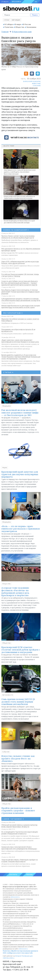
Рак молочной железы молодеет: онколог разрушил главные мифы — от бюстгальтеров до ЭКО (19, 412)
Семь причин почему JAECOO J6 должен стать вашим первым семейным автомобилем (18, 701)
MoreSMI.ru (10, 958)
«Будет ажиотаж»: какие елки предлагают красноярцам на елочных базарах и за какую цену (20, 341)
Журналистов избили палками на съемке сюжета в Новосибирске (20, 320)
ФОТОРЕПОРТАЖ (13, 313)
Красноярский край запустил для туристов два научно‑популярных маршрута (19, 474)
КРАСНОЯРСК (16, 2)
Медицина (6, 406)
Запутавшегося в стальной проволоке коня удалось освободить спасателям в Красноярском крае (19, 172)
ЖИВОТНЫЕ (36, 83)
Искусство (6, 584)
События (5, 752)
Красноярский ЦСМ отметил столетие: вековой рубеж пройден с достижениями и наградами (20, 650)
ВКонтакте (33, 137)
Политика (9, 27)
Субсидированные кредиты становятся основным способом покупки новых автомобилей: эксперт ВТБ (20, 300)
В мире (18, 24)
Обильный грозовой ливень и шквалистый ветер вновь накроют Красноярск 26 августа (19, 826)
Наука (4, 467)
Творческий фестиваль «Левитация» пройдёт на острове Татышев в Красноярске (19, 861)
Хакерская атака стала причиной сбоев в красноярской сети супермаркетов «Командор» (19, 848)
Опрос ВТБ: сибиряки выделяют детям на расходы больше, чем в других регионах (20, 262)
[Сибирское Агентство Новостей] (21, 8)
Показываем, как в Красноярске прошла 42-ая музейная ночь (18, 330)
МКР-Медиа (16, 20)
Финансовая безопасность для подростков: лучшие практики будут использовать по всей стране (20, 306)
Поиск (35, 15)
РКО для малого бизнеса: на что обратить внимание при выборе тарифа (20, 250)
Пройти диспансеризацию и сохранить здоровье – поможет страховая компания (18, 810)
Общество (19, 27)
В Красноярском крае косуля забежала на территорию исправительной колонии (19, 197)
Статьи (6, 20)
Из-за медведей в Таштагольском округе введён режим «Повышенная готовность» (19, 833)
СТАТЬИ (8, 372)
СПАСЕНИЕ (37, 86)
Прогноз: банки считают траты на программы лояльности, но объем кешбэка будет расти (18, 237)
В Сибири (9, 24)
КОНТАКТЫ (13, 875)
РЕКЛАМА (29, 875)
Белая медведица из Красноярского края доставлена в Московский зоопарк (19, 222)
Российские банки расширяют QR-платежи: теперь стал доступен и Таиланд (20, 275)
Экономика (31, 27)
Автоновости (7, 695)
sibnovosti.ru (15, 897)
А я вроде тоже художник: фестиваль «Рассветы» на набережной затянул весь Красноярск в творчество (15, 591)
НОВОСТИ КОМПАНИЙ (16, 230)
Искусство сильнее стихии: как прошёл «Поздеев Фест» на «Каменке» (18, 758)
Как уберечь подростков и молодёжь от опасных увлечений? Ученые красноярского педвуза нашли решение (20, 292)
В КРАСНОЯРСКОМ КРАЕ (32, 81)
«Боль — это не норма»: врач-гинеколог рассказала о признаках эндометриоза (20, 529)
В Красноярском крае (22, 31)
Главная (5, 31)
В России (27, 24)
